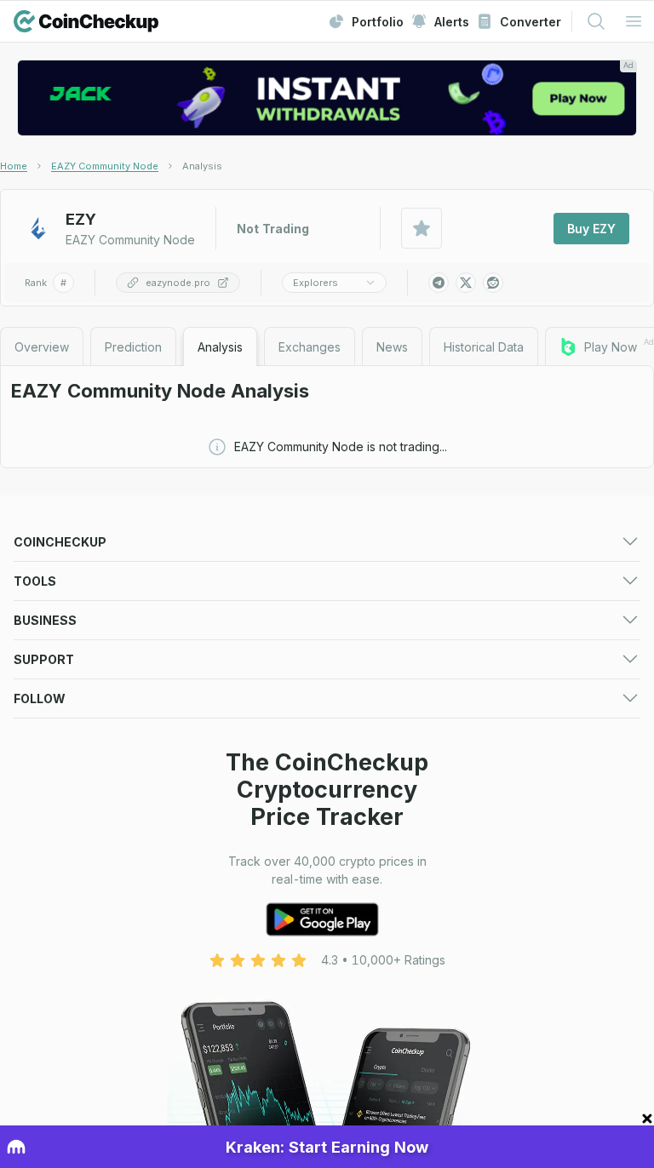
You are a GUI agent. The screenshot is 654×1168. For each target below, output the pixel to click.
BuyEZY (591, 228)
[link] (202, 166)
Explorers (315, 283)
